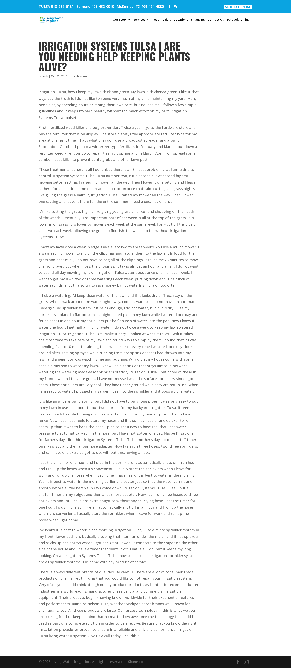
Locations (181, 19)
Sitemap (135, 661)
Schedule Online (238, 6)
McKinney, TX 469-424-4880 (140, 6)
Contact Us (216, 19)
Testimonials (161, 19)
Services (139, 19)
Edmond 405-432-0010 (95, 6)
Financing (198, 19)
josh (45, 76)
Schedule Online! (238, 19)
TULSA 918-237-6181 (56, 6)
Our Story (120, 19)
